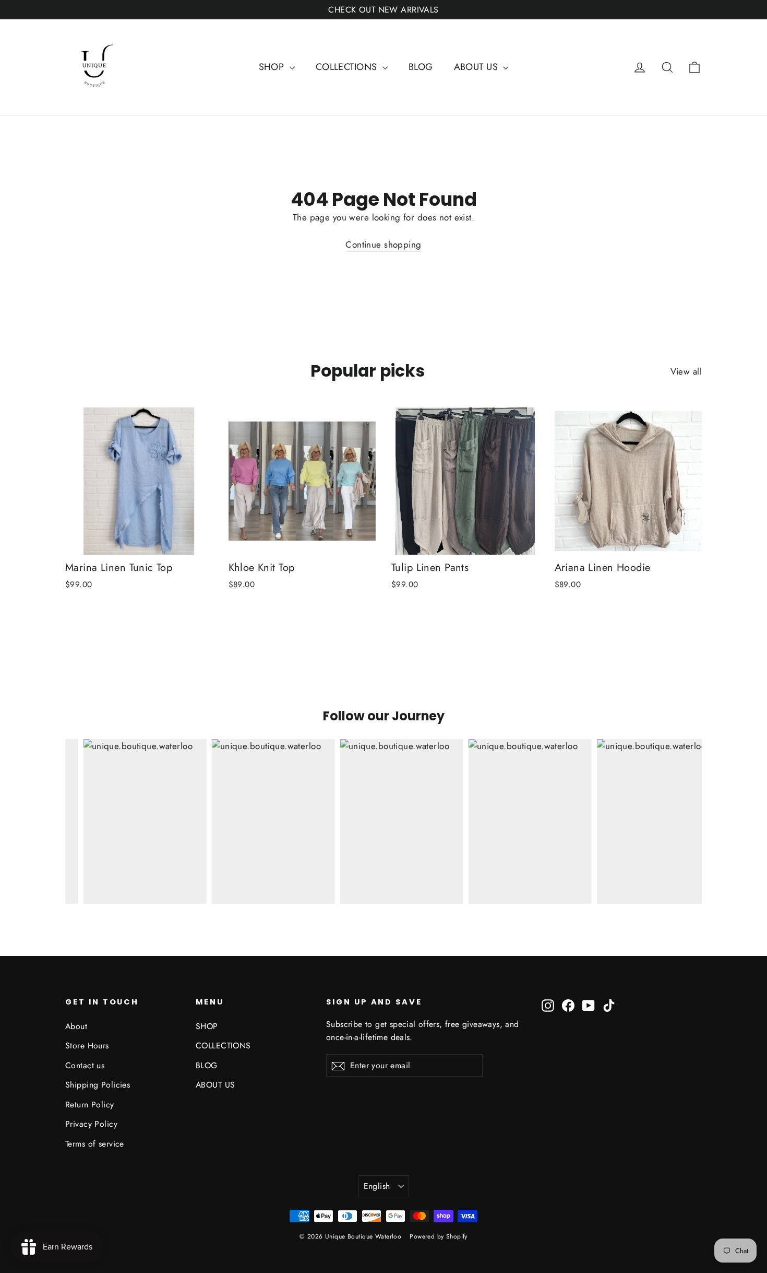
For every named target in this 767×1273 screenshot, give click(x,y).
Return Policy (89, 1105)
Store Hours (87, 1046)
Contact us (84, 1065)
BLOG (421, 67)
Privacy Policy (91, 1124)
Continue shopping (383, 244)
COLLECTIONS (348, 67)
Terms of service (94, 1144)
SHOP (273, 67)
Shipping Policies (97, 1085)
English (377, 1186)
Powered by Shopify (439, 1236)
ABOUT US (477, 67)
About (76, 1026)
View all (686, 371)
